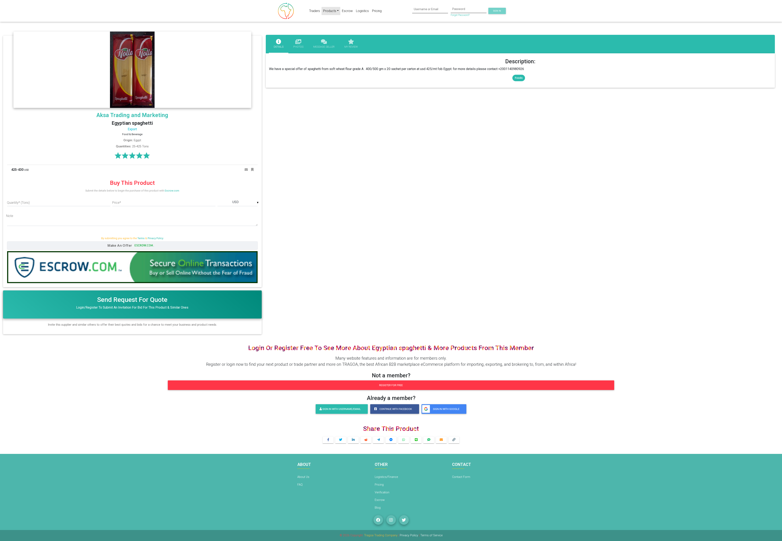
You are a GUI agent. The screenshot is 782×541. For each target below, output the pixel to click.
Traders (314, 11)
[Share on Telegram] (378, 440)
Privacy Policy (155, 238)
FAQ (300, 484)
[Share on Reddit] (365, 440)
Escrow (347, 11)
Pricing (377, 11)
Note (9, 216)
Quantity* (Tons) (18, 203)
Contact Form (461, 477)
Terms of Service (431, 535)
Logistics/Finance (386, 477)
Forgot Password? (460, 15)
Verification (382, 492)
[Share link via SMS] (428, 440)
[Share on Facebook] (328, 440)
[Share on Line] (416, 440)
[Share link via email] (441, 440)
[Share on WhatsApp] (403, 440)
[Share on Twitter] (340, 440)
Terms (141, 238)
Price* (116, 203)
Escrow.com (172, 190)
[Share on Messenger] (391, 440)
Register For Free (391, 385)
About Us (303, 477)
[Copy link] (453, 440)
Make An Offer (120, 245)
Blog (378, 507)
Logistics (362, 11)
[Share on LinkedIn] (353, 440)
